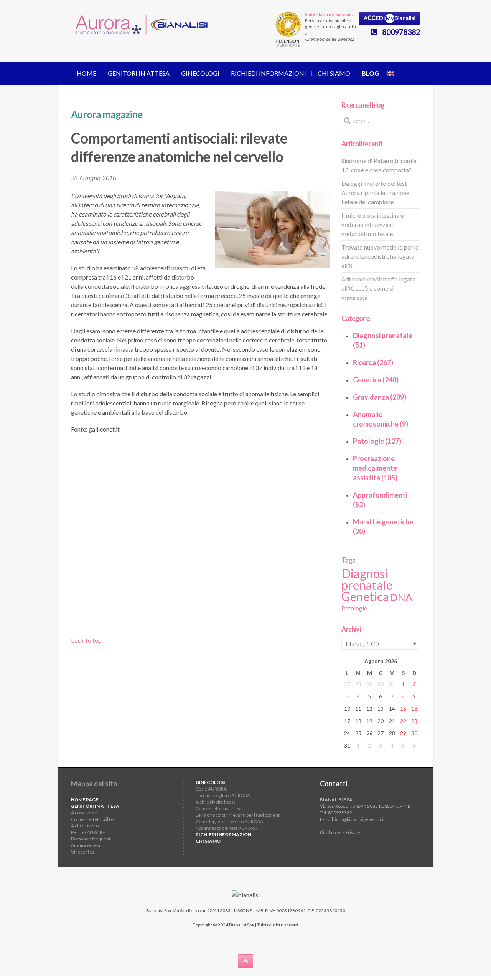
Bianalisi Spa (158, 910)
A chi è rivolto (85, 826)
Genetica (365, 596)
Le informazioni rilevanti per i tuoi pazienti (238, 815)
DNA (401, 597)
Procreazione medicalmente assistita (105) (375, 468)
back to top (86, 640)
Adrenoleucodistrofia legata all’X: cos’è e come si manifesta (378, 288)
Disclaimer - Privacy (340, 832)
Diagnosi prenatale (366, 579)
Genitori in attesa (139, 73)
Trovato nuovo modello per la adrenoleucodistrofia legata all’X (380, 256)
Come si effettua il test (94, 819)
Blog (370, 73)
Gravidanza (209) (379, 397)
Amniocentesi (85, 845)
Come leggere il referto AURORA (229, 821)
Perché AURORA (88, 832)
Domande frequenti (91, 839)
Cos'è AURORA (211, 789)
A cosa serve (84, 813)
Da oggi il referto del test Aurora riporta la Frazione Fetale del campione (375, 192)
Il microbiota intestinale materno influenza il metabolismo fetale (372, 224)
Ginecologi (200, 73)
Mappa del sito (94, 783)
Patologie (354, 608)
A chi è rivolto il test (215, 802)
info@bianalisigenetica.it (360, 819)
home (86, 73)
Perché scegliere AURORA (223, 795)
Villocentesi (83, 852)
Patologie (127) (377, 441)
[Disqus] (200, 538)
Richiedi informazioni (268, 73)
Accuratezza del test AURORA (226, 828)
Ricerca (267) (373, 362)
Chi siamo (334, 73)
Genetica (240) (376, 380)
